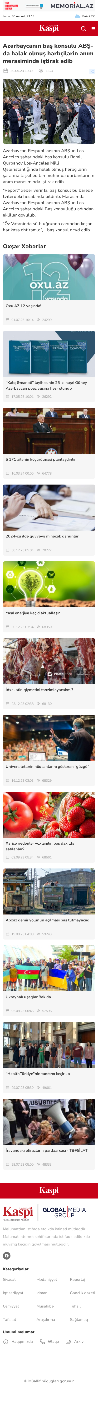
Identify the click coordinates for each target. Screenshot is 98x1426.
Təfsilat (9, 1319)
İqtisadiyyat (13, 1293)
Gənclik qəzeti (82, 1293)
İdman (42, 1293)
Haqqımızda (21, 1341)
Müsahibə (45, 1306)
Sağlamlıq (79, 1319)
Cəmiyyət (11, 1306)
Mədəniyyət (46, 1279)
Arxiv (78, 1341)
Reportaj (77, 1279)
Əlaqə (53, 1341)
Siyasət (9, 1279)
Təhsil (75, 1306)
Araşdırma (45, 1319)
